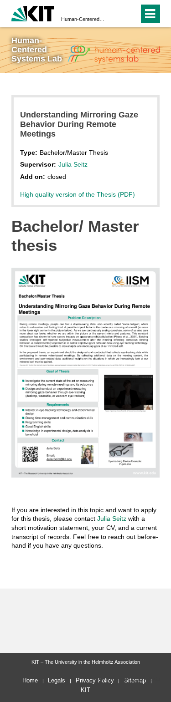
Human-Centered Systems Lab (82, 19)
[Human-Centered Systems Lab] (113, 55)
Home (30, 680)
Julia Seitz (73, 164)
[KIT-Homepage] (33, 12)
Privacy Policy (95, 680)
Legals (56, 680)
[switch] (130, 14)
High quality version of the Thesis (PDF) (77, 194)
